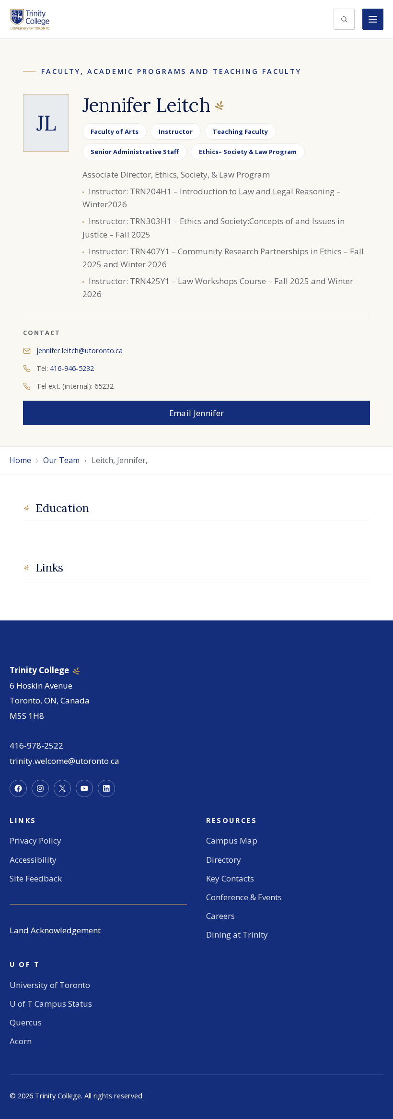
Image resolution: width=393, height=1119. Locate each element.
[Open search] (344, 19)
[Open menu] (372, 19)
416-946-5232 (72, 368)
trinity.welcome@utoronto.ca (64, 760)
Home (20, 460)
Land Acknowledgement (55, 930)
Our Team (61, 460)
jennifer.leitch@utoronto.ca (79, 350)
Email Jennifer (196, 412)
